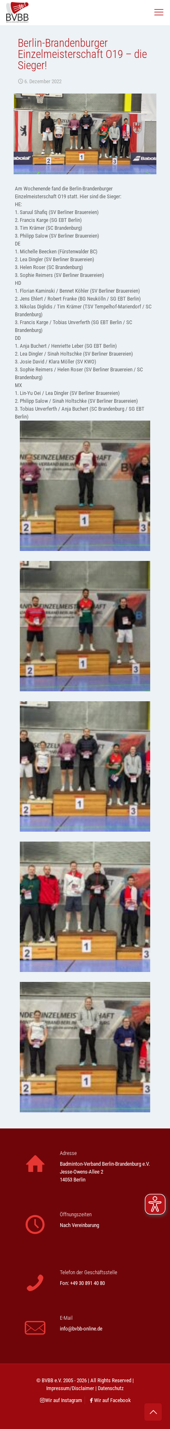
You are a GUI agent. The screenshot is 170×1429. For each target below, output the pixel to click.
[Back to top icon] (153, 1412)
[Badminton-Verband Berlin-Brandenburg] (17, 12)
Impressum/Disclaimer (70, 1388)
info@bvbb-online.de (81, 1329)
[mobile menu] (159, 12)
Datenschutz (111, 1388)
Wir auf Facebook (112, 1400)
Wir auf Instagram (63, 1400)
